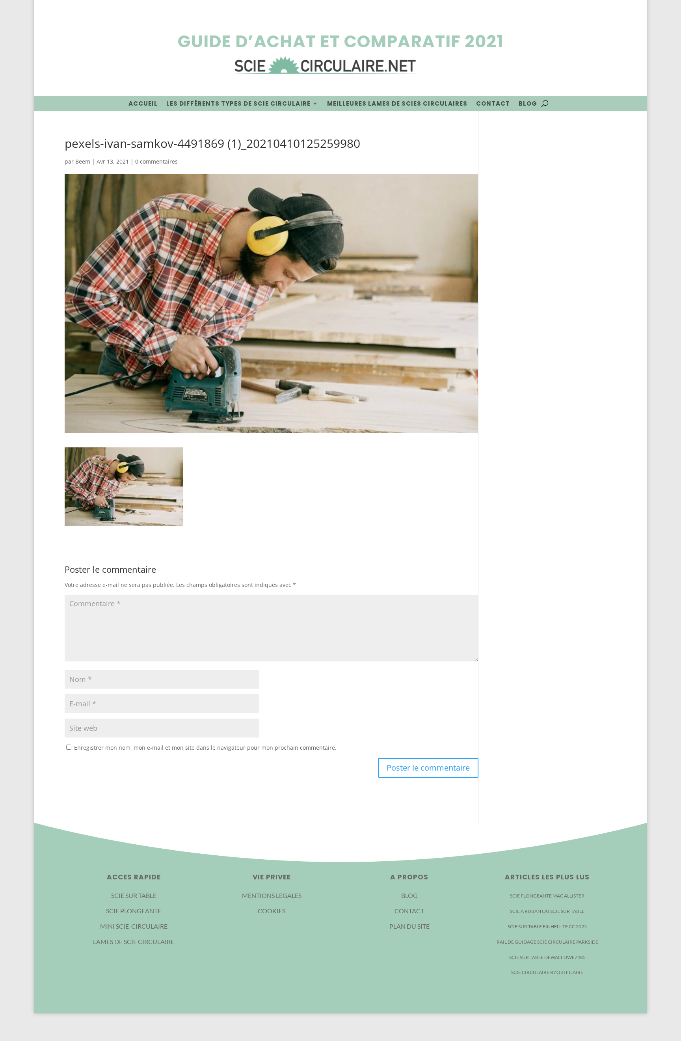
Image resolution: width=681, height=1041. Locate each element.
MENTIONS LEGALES (271, 895)
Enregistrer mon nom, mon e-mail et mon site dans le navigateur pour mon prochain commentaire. (205, 747)
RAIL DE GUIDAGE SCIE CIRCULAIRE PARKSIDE (547, 942)
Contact (493, 104)
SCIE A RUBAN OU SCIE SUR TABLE (547, 911)
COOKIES (271, 910)
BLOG (409, 895)
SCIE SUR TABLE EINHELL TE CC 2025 (547, 926)
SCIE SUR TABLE (133, 895)
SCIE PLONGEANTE (133, 910)
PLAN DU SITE (409, 926)
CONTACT (409, 910)
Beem (82, 161)
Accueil (143, 104)
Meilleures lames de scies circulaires (397, 104)
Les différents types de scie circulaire (238, 104)
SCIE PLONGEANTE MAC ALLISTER (547, 896)
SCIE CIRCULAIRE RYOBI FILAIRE (547, 972)
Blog (528, 104)
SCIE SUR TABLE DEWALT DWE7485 (547, 957)
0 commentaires (156, 161)
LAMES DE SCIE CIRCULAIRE (133, 941)
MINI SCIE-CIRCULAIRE (133, 926)
